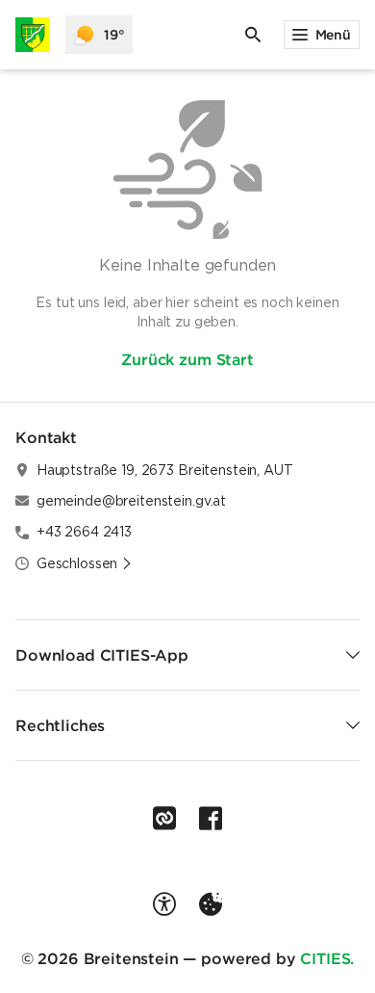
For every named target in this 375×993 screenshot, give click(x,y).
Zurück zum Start (187, 359)
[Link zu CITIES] (164, 818)
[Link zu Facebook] (210, 818)
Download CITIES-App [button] (101, 655)
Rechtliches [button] (60, 725)
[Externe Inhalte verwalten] (210, 904)
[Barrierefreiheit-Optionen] (164, 904)
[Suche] (253, 34)
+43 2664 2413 (84, 531)
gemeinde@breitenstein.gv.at (131, 501)
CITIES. (327, 958)
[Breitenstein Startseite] (32, 34)
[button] (85, 563)
